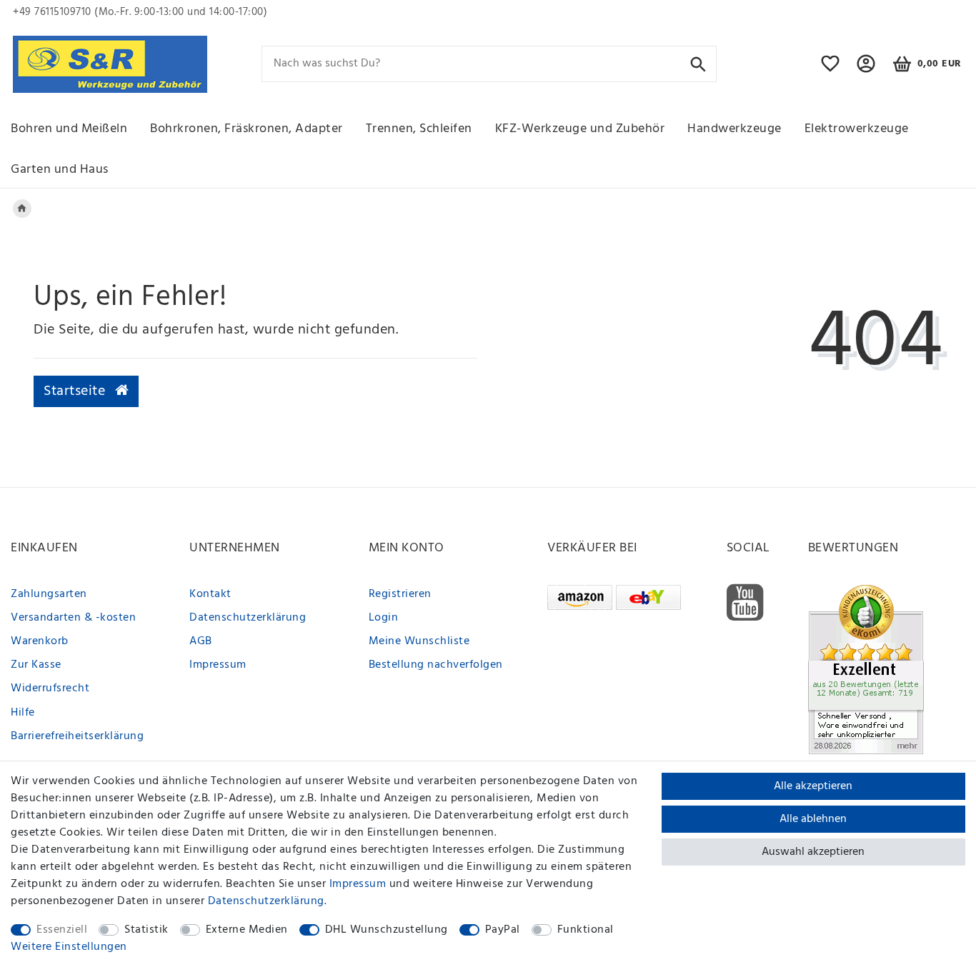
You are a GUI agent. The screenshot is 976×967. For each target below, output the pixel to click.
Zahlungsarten (49, 594)
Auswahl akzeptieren (813, 852)
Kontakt (210, 594)
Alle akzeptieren (813, 786)
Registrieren (400, 594)
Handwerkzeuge (734, 129)
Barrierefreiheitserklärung (77, 736)
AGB (200, 641)
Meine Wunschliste (419, 641)
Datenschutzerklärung (247, 617)
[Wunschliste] (830, 70)
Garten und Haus (60, 169)
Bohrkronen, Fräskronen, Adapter (246, 129)
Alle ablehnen (813, 819)
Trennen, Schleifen (419, 129)
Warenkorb (40, 641)
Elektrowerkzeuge (857, 129)
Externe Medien (247, 929)
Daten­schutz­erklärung (266, 901)
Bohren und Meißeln (69, 129)
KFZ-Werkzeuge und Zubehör (580, 129)
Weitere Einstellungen (69, 947)
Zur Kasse (36, 665)
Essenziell (61, 929)
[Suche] (698, 63)
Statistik (146, 929)
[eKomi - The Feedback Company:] (866, 669)
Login (384, 617)
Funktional (585, 929)
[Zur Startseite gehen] (22, 208)
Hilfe (23, 712)
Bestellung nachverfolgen (436, 665)
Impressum (218, 665)
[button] (866, 70)
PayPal (502, 929)
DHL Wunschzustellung (386, 929)
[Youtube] (745, 603)
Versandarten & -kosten (73, 617)
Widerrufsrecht (50, 688)
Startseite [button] (76, 391)
